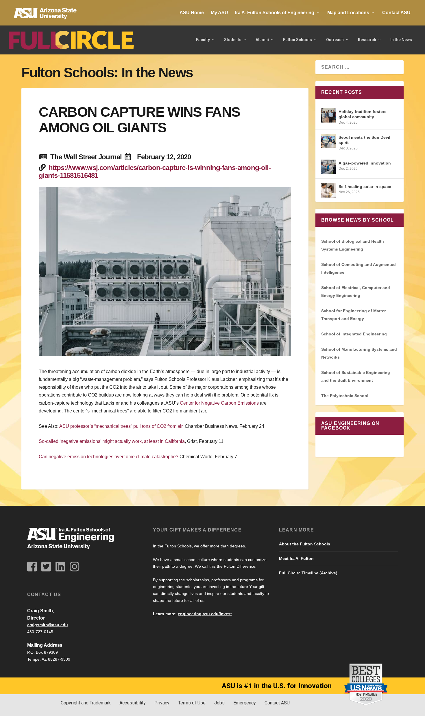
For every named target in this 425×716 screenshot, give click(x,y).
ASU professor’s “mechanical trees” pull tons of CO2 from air (120, 426)
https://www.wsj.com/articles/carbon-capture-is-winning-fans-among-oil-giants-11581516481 (155, 171)
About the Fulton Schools (304, 544)
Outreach (335, 39)
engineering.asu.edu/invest (205, 613)
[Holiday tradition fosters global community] (328, 115)
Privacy (161, 703)
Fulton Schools (297, 39)
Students (232, 39)
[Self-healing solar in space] (328, 190)
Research (367, 39)
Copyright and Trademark (86, 703)
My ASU (219, 12)
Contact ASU (396, 12)
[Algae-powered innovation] (328, 167)
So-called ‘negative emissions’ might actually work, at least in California (112, 441)
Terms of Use (192, 703)
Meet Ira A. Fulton (296, 558)
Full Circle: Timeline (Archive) (308, 573)
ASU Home (192, 12)
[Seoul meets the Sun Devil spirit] (328, 141)
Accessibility (132, 703)
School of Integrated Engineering (354, 334)
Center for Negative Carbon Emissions (219, 403)
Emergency (244, 703)
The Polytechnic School (344, 395)
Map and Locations (348, 12)
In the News (401, 39)
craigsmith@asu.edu (47, 624)
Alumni (262, 39)
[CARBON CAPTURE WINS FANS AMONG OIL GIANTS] (165, 271)
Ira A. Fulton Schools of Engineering (274, 12)
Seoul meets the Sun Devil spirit (364, 140)
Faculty (203, 39)
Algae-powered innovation (365, 163)
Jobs (219, 703)
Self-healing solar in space (365, 186)
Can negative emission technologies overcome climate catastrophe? (108, 456)
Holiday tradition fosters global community (363, 114)
